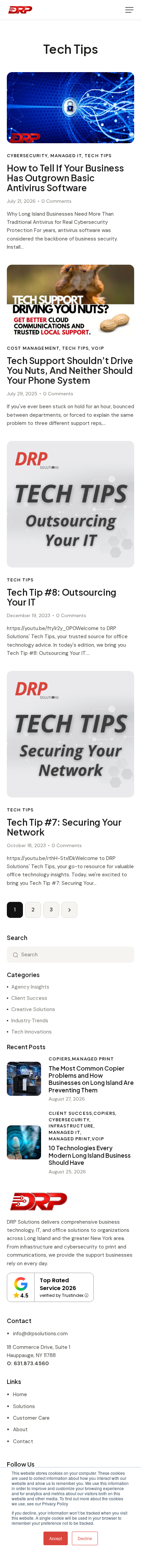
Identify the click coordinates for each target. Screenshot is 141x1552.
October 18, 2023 (26, 845)
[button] (129, 10)
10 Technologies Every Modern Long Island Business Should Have (90, 1155)
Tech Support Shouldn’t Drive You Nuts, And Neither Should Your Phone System (70, 370)
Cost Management (33, 348)
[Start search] (15, 954)
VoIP (97, 348)
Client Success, (71, 1113)
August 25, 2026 (67, 1172)
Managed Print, (70, 1139)
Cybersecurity (27, 156)
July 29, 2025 (22, 394)
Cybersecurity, (70, 1120)
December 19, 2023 (28, 615)
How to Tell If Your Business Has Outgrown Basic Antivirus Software (65, 178)
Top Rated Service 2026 (58, 1284)
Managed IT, (65, 1132)
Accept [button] (55, 1538)
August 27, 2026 (67, 1099)
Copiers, (60, 1059)
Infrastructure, (72, 1126)
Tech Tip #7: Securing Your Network (64, 827)
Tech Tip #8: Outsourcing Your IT (61, 597)
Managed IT (66, 156)
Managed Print (93, 1059)
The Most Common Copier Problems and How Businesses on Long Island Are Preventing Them (91, 1079)
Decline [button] (85, 1538)
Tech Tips (98, 156)
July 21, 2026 (21, 201)
